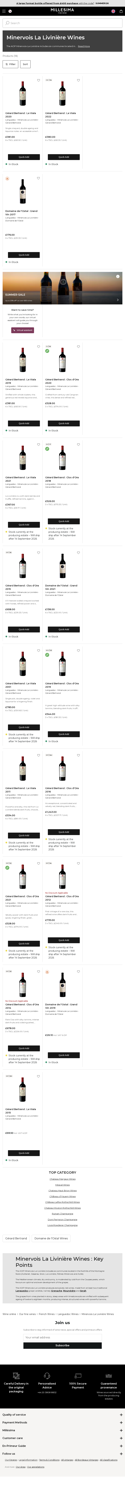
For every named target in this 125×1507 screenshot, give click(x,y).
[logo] (62, 11)
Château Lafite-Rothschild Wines (62, 1202)
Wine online (9, 1314)
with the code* (55, 3)
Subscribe (62, 1345)
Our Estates (11, 1460)
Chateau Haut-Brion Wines (63, 1190)
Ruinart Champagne (62, 1213)
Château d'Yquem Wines (62, 1196)
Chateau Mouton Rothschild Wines (62, 1208)
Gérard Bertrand (13, 122)
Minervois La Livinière (28, 120)
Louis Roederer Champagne (63, 1225)
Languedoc (10, 120)
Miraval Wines (62, 1185)
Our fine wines (27, 1314)
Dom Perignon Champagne (62, 1219)
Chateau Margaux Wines (63, 1179)
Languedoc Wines (68, 1314)
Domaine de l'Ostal (14, 220)
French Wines (47, 1314)
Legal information (28, 1460)
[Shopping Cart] (121, 11)
